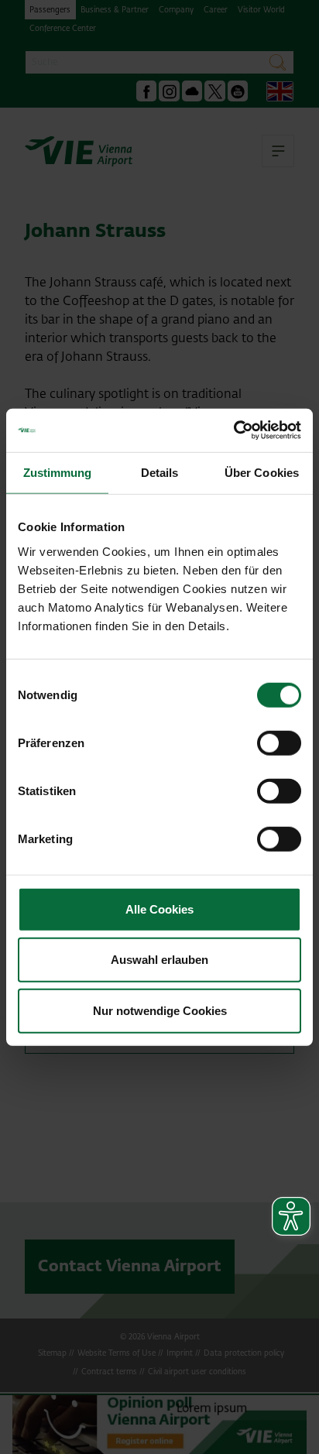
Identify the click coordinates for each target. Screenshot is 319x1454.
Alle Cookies (159, 908)
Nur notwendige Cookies (160, 1010)
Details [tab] (160, 471)
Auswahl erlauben (159, 959)
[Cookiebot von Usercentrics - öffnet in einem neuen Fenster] (233, 430)
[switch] (279, 742)
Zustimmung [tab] (57, 471)
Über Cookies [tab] (262, 471)
